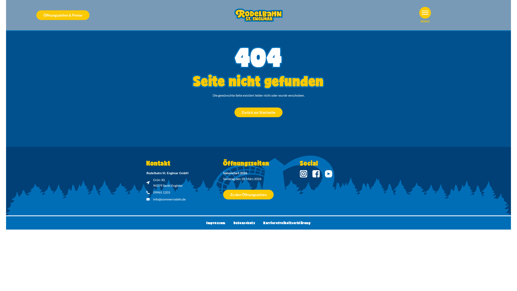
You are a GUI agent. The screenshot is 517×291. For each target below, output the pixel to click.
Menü (425, 21)
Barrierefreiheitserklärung (287, 223)
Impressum (216, 223)
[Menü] (425, 13)
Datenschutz (244, 223)
